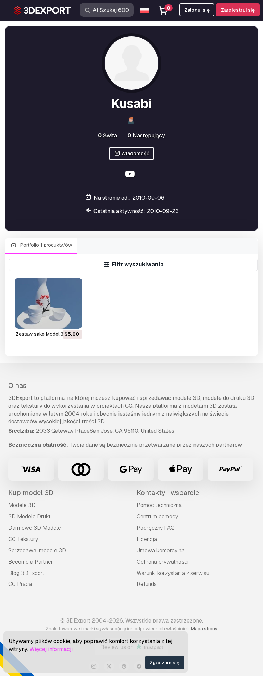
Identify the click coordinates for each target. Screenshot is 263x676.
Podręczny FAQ (156, 527)
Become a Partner (30, 561)
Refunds (147, 584)
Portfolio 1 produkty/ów (45, 245)
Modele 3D (22, 505)
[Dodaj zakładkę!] (72, 319)
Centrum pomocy (157, 516)
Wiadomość (134, 153)
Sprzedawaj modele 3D (37, 550)
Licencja (147, 539)
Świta (107, 135)
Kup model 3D (30, 492)
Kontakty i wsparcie (168, 492)
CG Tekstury (23, 539)
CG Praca (20, 584)
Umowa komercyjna (161, 550)
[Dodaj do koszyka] (58, 319)
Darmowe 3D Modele (34, 527)
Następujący (146, 135)
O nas (17, 385)
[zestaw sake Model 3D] (48, 303)
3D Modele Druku (30, 516)
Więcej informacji (51, 649)
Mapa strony (204, 629)
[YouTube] (130, 175)
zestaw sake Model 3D (41, 334)
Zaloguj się (197, 10)
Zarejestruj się (238, 10)
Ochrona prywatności (162, 561)
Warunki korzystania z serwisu (173, 573)
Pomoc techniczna (159, 505)
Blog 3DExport (26, 573)
